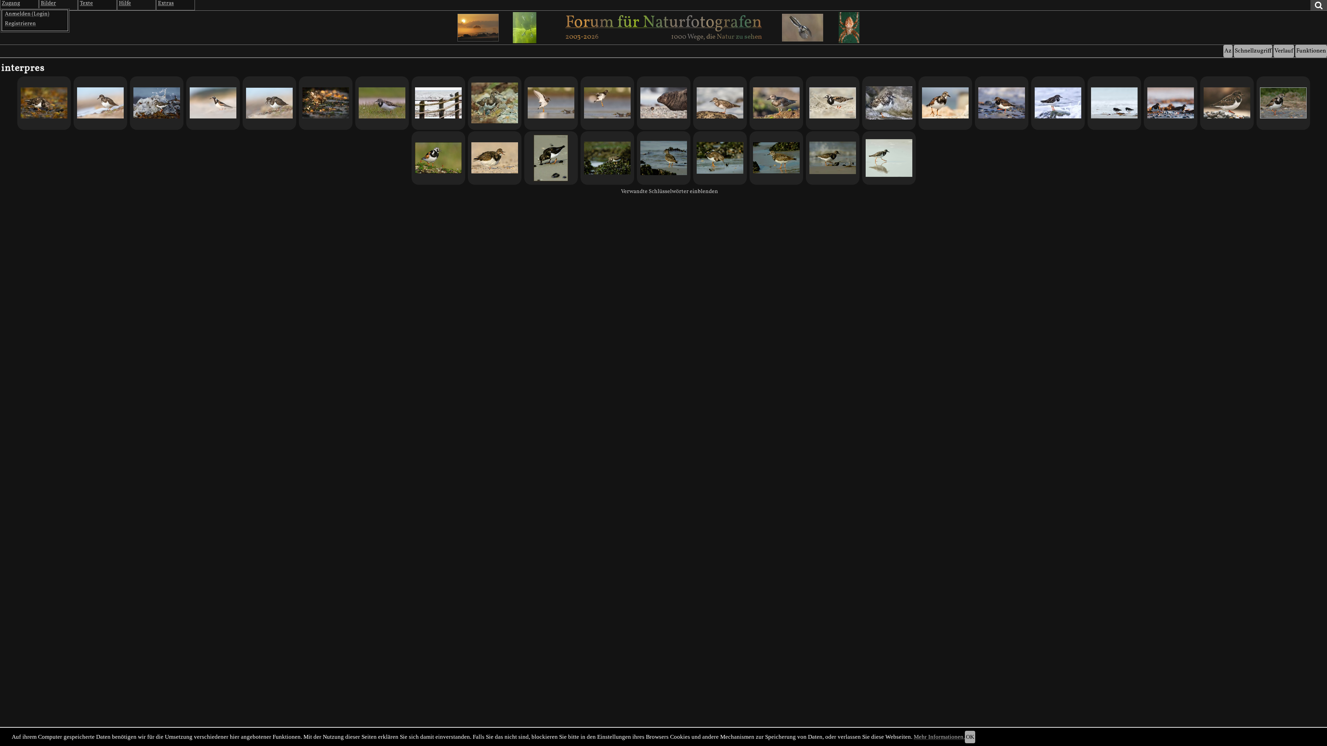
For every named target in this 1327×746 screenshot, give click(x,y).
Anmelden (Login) (27, 14)
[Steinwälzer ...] (438, 158)
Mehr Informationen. (939, 737)
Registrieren (20, 24)
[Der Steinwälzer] (776, 103)
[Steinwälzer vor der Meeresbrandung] (720, 103)
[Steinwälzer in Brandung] (156, 103)
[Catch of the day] (44, 103)
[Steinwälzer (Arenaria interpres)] (832, 103)
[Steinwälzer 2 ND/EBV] (889, 158)
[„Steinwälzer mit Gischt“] (1058, 103)
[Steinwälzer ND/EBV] (832, 158)
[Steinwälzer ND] (494, 158)
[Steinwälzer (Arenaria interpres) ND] (551, 158)
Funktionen (1311, 51)
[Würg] (269, 103)
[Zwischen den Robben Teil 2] (1227, 103)
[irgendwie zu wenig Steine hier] (1001, 103)
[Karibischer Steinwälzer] (945, 103)
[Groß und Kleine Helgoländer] (663, 103)
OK (970, 737)
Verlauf (1283, 51)
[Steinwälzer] (100, 103)
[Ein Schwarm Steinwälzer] (438, 103)
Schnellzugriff (1253, 51)
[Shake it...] (325, 103)
